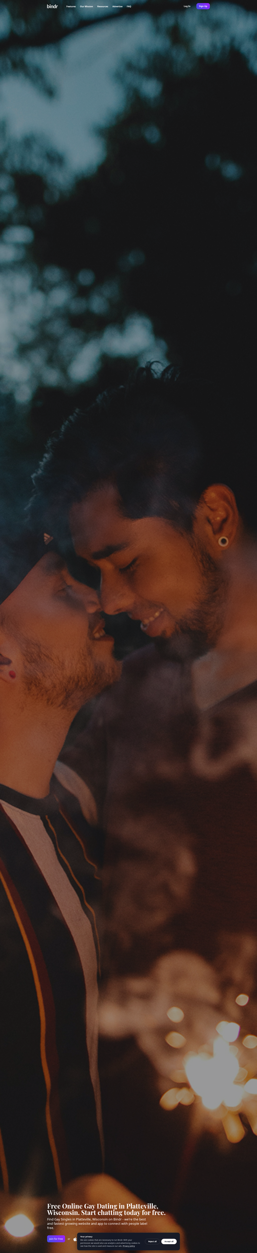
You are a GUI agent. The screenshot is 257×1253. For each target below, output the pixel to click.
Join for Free (56, 1238)
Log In (187, 6)
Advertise (117, 6)
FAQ (129, 6)
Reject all (152, 1241)
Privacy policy (129, 1246)
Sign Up (203, 6)
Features (71, 6)
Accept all (169, 1241)
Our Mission (86, 6)
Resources (102, 6)
